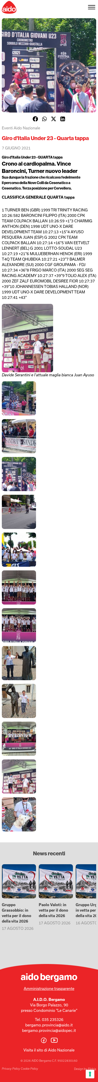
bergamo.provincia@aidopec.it (49, 1030)
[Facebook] (35, 119)
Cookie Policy (29, 1068)
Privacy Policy (11, 1068)
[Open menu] (91, 7)
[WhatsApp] (44, 119)
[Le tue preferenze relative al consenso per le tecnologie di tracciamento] (90, 1074)
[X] (53, 119)
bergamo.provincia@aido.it (49, 1025)
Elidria (92, 1068)
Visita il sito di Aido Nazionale (49, 1050)
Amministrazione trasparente (49, 988)
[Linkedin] (62, 119)
